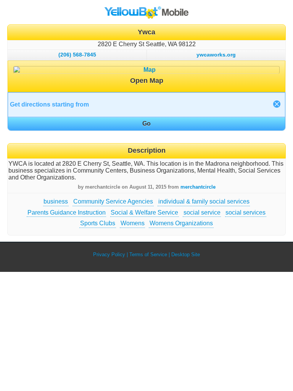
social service (202, 212)
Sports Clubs (97, 223)
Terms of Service (148, 254)
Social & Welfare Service (144, 212)
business (55, 201)
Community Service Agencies (113, 201)
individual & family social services (204, 201)
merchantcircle (198, 187)
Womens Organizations (181, 223)
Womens (133, 223)
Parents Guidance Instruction (66, 212)
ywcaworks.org (216, 55)
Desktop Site (185, 254)
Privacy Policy (109, 254)
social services (245, 212)
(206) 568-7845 (77, 55)
